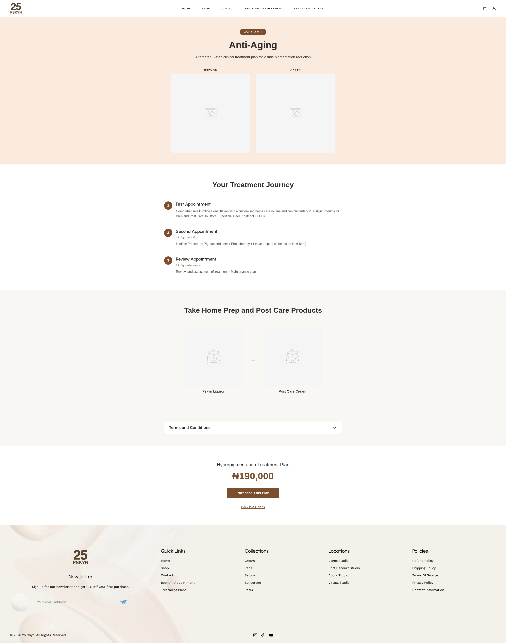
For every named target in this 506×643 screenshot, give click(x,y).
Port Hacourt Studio (344, 568)
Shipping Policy (424, 568)
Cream (250, 561)
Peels (249, 590)
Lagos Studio (339, 561)
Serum (250, 575)
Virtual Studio (339, 582)
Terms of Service (425, 575)
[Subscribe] (123, 602)
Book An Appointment (178, 582)
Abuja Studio (338, 575)
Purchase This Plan (253, 493)
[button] (484, 8)
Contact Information (428, 590)
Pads (248, 568)
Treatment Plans (173, 590)
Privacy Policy (422, 582)
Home (165, 561)
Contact (167, 575)
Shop (165, 568)
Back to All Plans (253, 507)
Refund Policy (422, 561)
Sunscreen (253, 582)
